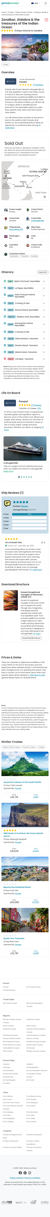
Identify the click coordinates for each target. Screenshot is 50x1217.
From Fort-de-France (11, 1102)
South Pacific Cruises (34, 1045)
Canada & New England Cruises (35, 1030)
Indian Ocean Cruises (11, 747)
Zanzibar (34, 256)
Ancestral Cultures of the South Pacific (22, 782)
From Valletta (8, 1121)
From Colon (7, 1099)
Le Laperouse (8, 1077)
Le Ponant (30, 1080)
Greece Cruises (32, 1038)
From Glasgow (32, 1102)
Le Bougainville (37, 220)
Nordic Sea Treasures (14, 938)
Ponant (23, 81)
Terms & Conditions (32, 1178)
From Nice (7, 1115)
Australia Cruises (9, 1029)
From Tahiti (30, 1118)
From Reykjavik (9, 1118)
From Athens (8, 1096)
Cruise (5, 64)
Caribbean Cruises (10, 1035)
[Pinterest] (25, 1173)
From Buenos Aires (33, 1096)
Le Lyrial (29, 1077)
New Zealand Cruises (11, 1041)
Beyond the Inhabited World (17, 887)
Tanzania (24, 256)
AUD (36, 3)
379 (39, 408)
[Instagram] (30, 1173)
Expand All (43, 272)
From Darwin (31, 1099)
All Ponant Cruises (33, 987)
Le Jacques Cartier (33, 1073)
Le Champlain (8, 1070)
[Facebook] (20, 1173)
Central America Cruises (36, 1035)
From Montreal (32, 1112)
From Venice (31, 1121)
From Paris (30, 1115)
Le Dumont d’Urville (10, 1073)
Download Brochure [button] (31, 638)
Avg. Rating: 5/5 (16, 229)
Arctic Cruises (8, 1026)
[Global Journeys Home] (10, 3)
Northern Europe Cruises (36, 1041)
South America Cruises (12, 1045)
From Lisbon (31, 1106)
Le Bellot (29, 1064)
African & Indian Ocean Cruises (12, 1021)
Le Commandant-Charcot (36, 1070)
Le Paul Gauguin (9, 1080)
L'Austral (6, 1064)
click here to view (37, 675)
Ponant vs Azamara (34, 1134)
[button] (46, 20)
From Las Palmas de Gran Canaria (13, 1107)
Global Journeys (16, 1178)
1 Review (24, 506)
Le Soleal (6, 1083)
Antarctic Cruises (33, 1019)
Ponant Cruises (29, 747)
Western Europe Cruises (36, 1051)
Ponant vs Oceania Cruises (33, 1149)
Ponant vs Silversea (10, 1141)
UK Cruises (30, 1048)
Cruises (41, 747)
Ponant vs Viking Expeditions (32, 1142)
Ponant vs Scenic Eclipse (12, 1147)
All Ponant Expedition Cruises (34, 1005)
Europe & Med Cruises (11, 1038)
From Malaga (8, 1112)
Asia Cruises (31, 1026)
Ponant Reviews (9, 990)
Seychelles (14, 256)
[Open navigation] (46, 3)
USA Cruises (7, 1051)
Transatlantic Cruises (11, 1048)
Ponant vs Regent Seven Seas (12, 1136)
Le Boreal (6, 1067)
